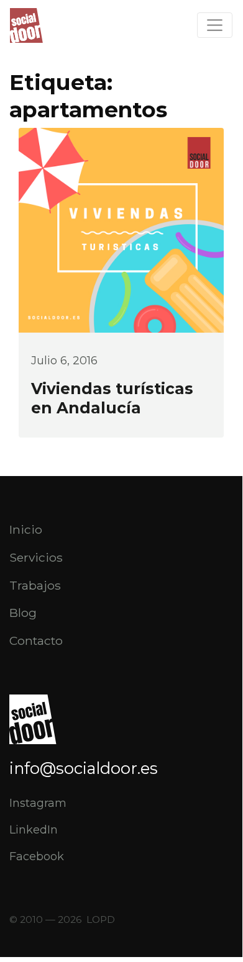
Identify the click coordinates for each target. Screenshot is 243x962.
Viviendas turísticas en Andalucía (112, 398)
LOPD (100, 919)
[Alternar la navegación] (214, 25)
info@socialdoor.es (83, 768)
